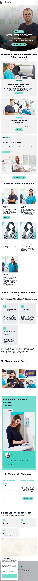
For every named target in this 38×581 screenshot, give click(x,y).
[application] (19, 547)
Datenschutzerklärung (5, 578)
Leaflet (26, 555)
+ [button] (2, 539)
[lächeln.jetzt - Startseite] (6, 2)
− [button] (2, 540)
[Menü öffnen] (36, 2)
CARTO (36, 555)
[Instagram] (22, 567)
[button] (19, 547)
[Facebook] (19, 567)
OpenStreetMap (29, 555)
